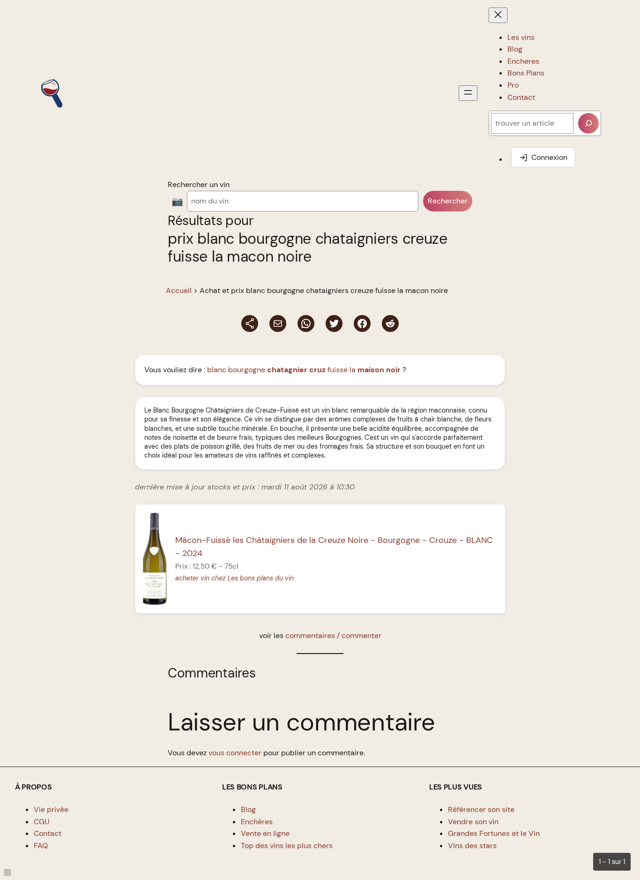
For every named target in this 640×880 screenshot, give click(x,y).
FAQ (41, 845)
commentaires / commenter (333, 635)
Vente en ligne (265, 833)
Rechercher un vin (199, 184)
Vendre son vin (473, 822)
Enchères (257, 822)
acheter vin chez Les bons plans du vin (234, 578)
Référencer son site (481, 809)
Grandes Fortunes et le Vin (494, 833)
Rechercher (448, 201)
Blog (248, 809)
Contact (47, 833)
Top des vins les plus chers (287, 845)
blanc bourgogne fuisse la (304, 370)
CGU (42, 822)
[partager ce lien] (249, 323)
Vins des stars (472, 845)
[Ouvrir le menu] (468, 93)
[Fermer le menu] (498, 15)
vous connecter (234, 753)
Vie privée (51, 809)
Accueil (179, 290)
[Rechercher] (588, 123)
